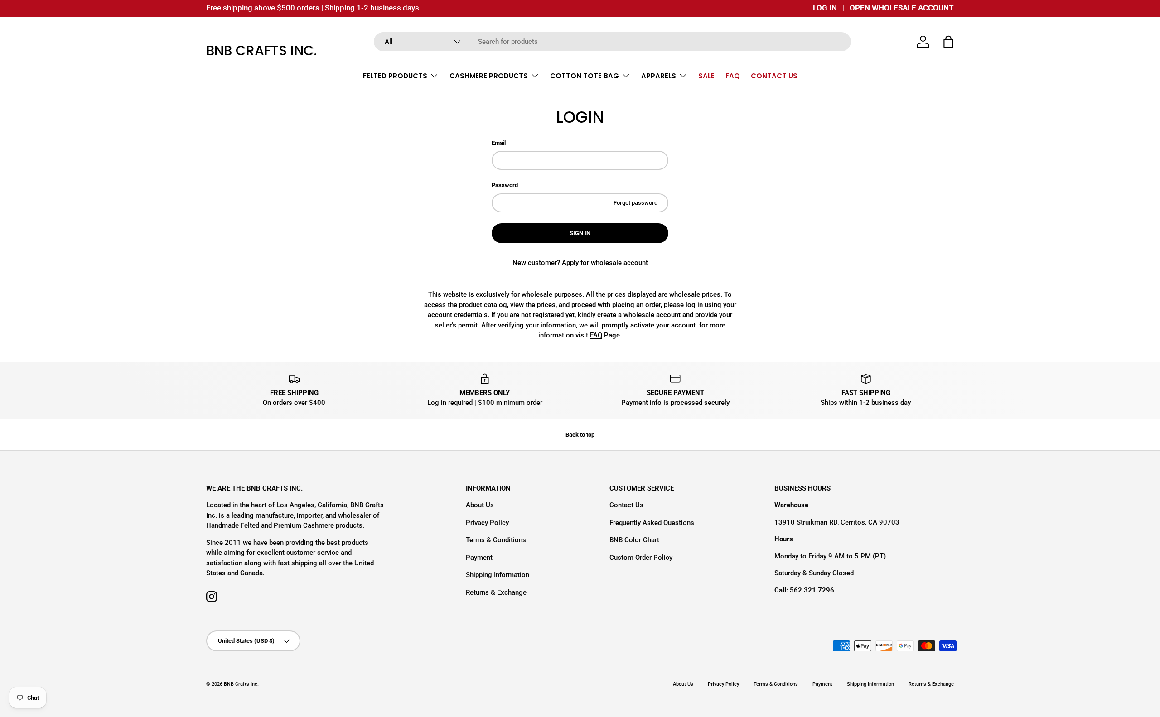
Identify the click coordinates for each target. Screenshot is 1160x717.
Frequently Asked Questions (651, 523)
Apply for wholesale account (605, 263)
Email (499, 143)
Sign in (580, 233)
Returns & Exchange (496, 592)
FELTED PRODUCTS (395, 76)
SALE (706, 76)
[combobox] (612, 41)
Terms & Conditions (496, 540)
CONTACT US (774, 76)
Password (505, 185)
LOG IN (825, 8)
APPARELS (658, 76)
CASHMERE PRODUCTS (489, 76)
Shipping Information (497, 575)
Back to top (580, 434)
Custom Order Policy (640, 557)
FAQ (732, 76)
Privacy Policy (487, 523)
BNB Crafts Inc (240, 684)
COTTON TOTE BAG (584, 76)
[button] (948, 42)
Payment (479, 557)
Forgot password (635, 202)
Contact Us (626, 505)
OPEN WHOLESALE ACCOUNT (902, 8)
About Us (480, 505)
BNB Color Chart (634, 540)
